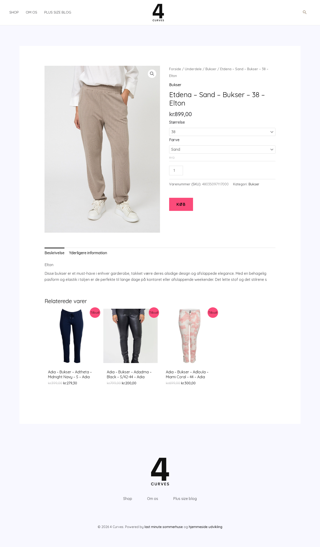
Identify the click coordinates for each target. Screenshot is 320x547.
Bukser (210, 69)
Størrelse (177, 122)
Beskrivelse (54, 252)
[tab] (54, 253)
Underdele (193, 69)
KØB (181, 204)
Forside (175, 69)
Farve (174, 139)
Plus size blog (57, 12)
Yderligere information (88, 252)
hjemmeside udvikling (205, 527)
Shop (14, 12)
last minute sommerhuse (164, 527)
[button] (305, 12)
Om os (31, 12)
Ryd (172, 157)
